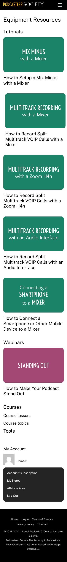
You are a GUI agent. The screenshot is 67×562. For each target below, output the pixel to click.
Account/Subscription (22, 473)
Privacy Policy (25, 524)
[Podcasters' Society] (23, 4)
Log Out (12, 495)
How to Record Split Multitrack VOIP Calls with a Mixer (34, 139)
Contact (43, 524)
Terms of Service (42, 519)
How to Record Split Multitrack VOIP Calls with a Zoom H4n (32, 201)
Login (25, 519)
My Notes (13, 480)
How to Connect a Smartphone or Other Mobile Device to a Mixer (33, 323)
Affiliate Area (16, 488)
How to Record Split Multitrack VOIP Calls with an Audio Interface (33, 262)
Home (14, 519)
